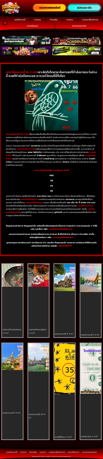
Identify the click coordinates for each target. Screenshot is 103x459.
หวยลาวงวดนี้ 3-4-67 (90, 334)
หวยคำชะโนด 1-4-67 (89, 436)
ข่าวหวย (37, 19)
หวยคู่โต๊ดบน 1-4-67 (63, 437)
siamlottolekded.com (64, 457)
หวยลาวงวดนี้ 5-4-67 (64, 334)
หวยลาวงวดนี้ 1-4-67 (12, 412)
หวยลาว (70, 19)
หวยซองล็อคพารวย (90, 19)
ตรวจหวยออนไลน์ (79, 25)
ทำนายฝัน (54, 19)
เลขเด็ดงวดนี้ (19, 19)
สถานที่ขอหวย (32, 25)
